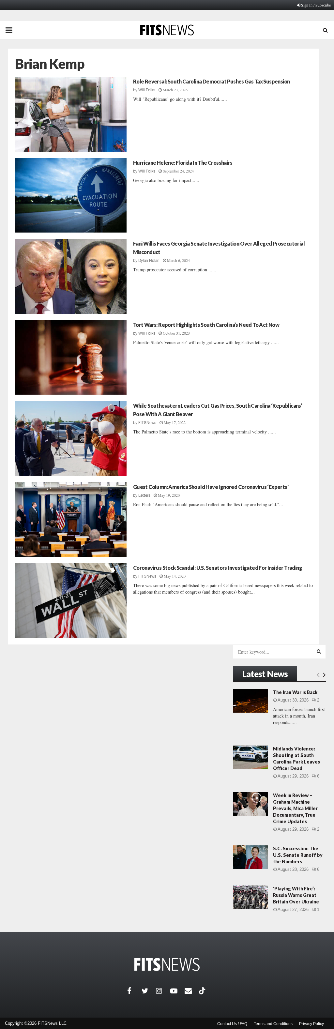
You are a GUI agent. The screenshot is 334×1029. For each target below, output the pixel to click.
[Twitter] (149, 991)
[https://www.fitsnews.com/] (167, 964)
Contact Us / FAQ (232, 1023)
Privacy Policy (311, 1023)
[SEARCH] (319, 651)
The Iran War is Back (295, 692)
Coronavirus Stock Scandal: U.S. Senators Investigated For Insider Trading (217, 568)
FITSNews (147, 422)
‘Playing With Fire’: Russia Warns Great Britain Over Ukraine (296, 895)
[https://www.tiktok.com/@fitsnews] (203, 991)
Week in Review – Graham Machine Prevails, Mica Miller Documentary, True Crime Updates (295, 808)
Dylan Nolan (148, 260)
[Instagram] (163, 991)
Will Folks (146, 90)
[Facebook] (134, 991)
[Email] (192, 991)
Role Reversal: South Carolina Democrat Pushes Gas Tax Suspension (211, 81)
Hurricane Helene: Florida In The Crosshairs (182, 162)
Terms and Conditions (273, 1023)
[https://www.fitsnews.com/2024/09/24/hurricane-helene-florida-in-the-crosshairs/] (71, 195)
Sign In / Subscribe (316, 5)
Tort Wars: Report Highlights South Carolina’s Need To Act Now (206, 325)
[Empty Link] (318, 674)
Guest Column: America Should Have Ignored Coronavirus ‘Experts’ (210, 487)
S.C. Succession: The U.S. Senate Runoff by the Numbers (298, 855)
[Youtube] (177, 991)
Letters (144, 495)
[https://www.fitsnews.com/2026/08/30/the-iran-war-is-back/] (250, 701)
